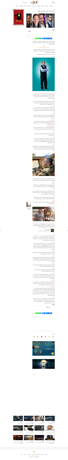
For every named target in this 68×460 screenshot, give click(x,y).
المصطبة (43, 431)
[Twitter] (41, 38)
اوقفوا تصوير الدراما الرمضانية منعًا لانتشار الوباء (43, 47)
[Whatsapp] (37, 38)
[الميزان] (34, 2)
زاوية (27, 454)
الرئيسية (46, 454)
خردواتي (25, 454)
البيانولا (36, 454)
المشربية (39, 454)
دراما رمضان (45, 41)
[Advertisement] (43, 322)
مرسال (22, 454)
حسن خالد (48, 32)
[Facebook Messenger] (46, 38)
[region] (43, 364)
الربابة (30, 454)
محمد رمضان (39, 236)
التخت (54, 9)
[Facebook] (50, 38)
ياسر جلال (50, 331)
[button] (43, 364)
